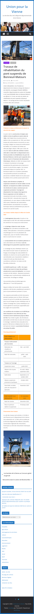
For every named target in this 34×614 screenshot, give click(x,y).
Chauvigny (13, 62)
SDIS (3, 551)
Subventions (5, 562)
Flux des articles (7, 574)
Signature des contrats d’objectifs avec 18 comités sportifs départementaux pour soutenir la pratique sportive (16, 501)
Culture (4, 535)
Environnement (6, 543)
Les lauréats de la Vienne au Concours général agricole (18, 474)
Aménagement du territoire (9, 532)
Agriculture (5, 529)
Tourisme (4, 559)
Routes (4, 548)
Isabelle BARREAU (19, 83)
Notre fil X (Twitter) (7, 588)
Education (4, 540)
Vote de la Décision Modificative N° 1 (12, 494)
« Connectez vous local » (8, 497)
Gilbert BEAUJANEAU (9, 83)
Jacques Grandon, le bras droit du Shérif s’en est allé (16, 491)
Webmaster (5, 580)
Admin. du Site (6, 572)
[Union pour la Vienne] (17, 23)
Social (3, 554)
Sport (3, 557)
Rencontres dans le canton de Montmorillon (16, 480)
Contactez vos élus (7, 583)
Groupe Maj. (7, 80)
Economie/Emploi (6, 537)
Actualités (6, 62)
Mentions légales (6, 577)
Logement (4, 546)
